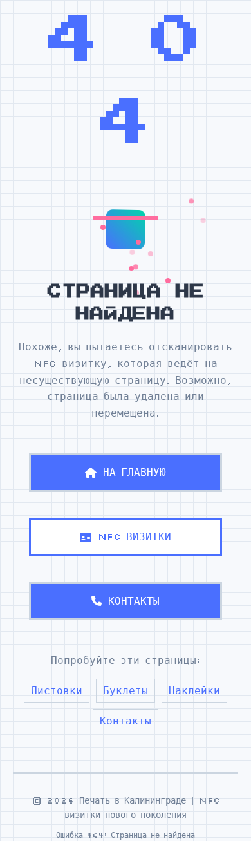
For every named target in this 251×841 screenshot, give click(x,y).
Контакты (125, 720)
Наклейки (194, 690)
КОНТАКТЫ (134, 600)
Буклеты (125, 690)
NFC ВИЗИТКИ (134, 536)
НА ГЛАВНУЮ (134, 472)
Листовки (56, 690)
